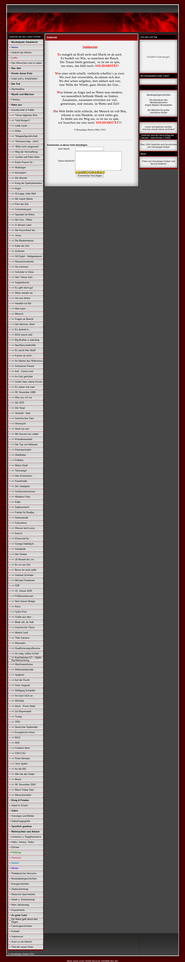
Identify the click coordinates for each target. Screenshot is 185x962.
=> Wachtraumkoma (22, 664)
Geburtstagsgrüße (20, 821)
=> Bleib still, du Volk (22, 622)
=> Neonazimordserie (22, 261)
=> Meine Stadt (19, 465)
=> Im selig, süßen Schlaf (25, 653)
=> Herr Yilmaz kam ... (23, 277)
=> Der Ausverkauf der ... (24, 230)
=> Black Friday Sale (22, 789)
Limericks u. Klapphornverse (26, 836)
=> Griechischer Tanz (22, 418)
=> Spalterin (17, 674)
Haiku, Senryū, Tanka (22, 842)
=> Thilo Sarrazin (20, 638)
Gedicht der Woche (21, 52)
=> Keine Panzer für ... (23, 162)
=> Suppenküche (20, 282)
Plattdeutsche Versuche (23, 873)
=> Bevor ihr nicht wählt (23, 570)
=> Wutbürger (18, 167)
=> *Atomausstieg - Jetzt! (24, 141)
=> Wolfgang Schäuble (23, 690)
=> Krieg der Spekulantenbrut (26, 183)
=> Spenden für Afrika (22, 214)
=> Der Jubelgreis (20, 486)
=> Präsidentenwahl (21, 439)
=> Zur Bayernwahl (21, 711)
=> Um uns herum (20, 298)
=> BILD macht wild (21, 334)
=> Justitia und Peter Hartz (25, 157)
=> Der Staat (18, 408)
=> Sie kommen (19, 266)
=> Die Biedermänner (22, 240)
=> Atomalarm (18, 172)
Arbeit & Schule (19, 805)
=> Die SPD (17, 402)
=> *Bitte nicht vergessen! (25, 146)
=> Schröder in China (22, 272)
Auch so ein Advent (21, 941)
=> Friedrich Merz (20, 748)
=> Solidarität (18, 549)
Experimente (18, 910)
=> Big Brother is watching (25, 340)
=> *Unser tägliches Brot (24, 115)
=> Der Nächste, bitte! (23, 324)
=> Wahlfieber (18, 455)
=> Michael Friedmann (23, 580)
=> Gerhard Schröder (22, 575)
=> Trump (16, 716)
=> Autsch (16, 533)
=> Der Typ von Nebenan (24, 444)
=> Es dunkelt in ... (21, 329)
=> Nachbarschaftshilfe (23, 345)
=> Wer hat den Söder (23, 774)
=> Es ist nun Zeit (20, 564)
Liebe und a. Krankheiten (24, 78)
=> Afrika (16, 131)
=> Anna (15, 606)
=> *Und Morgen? (20, 120)
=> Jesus (16, 235)
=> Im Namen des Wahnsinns (27, 361)
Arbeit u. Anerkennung (23, 899)
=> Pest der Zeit (20, 204)
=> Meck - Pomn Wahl (23, 706)
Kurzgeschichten (20, 884)
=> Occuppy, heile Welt (23, 193)
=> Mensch (17, 313)
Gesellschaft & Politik (22, 110)
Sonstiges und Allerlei (22, 816)
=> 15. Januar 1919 (21, 590)
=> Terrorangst (19, 470)
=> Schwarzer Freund (22, 366)
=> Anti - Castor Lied (22, 371)
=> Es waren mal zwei (23, 387)
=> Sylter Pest (19, 611)
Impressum (17, 936)
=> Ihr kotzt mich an (22, 695)
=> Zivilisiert (17, 251)
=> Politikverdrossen (22, 596)
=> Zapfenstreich (20, 507)
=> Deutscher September (24, 727)
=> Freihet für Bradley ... (24, 512)
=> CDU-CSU (18, 753)
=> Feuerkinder (19, 481)
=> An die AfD (18, 769)
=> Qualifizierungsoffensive (25, 648)
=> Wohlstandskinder (22, 669)
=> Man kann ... (19, 308)
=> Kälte (15, 502)
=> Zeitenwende (19, 517)
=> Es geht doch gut (22, 287)
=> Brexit (16, 779)
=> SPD (15, 722)
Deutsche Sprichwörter (23, 894)
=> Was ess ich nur (21, 397)
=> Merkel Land (19, 632)
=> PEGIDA (17, 701)
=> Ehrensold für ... (21, 538)
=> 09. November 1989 (23, 392)
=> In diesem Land (21, 225)
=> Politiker (17, 460)
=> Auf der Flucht (20, 680)
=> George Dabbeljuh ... (23, 543)
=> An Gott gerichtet (22, 376)
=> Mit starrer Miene (22, 199)
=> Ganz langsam (20, 685)
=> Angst (16, 188)
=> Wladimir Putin (20, 496)
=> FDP (15, 585)
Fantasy (15, 99)
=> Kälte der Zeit (20, 246)
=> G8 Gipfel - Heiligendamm (26, 256)
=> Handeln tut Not (21, 303)
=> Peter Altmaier (20, 758)
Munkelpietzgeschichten (24, 878)
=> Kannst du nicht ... (22, 355)
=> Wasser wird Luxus (23, 528)
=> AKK (15, 742)
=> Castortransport (21, 209)
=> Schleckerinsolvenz (23, 491)
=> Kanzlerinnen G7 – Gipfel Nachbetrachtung (26, 659)
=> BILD (15, 737)
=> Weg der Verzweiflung (24, 151)
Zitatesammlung (19, 889)
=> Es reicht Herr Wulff (23, 350)
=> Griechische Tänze (23, 627)
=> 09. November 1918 (23, 784)
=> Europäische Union (23, 732)
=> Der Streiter (19, 554)
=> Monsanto (18, 643)
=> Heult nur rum (20, 428)
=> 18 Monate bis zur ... (24, 559)
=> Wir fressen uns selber (24, 434)
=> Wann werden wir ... (23, 293)
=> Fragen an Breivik (22, 319)
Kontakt (15, 931)
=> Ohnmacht (18, 423)
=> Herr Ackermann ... (23, 476)
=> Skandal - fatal (20, 413)
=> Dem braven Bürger (23, 601)
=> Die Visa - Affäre (21, 219)
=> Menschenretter (21, 795)
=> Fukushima (19, 523)
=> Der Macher (19, 178)
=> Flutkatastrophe (21, 449)
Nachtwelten (17, 89)
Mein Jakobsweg (20, 904)
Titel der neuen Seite (22, 947)
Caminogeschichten (21, 926)
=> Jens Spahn (19, 763)
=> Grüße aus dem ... (22, 617)
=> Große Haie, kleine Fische (26, 381)
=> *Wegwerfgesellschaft (24, 136)
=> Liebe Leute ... (20, 125)
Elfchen (15, 847)
